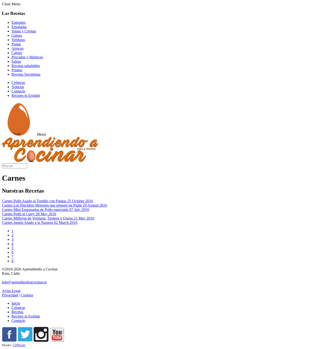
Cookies (27, 295)
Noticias (18, 87)
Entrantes (19, 22)
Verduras (18, 40)
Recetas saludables (26, 66)
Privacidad (10, 295)
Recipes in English (26, 95)
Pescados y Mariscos (27, 57)
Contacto (18, 91)
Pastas (16, 44)
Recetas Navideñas (26, 74)
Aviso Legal (11, 291)
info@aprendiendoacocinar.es (24, 282)
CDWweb (19, 345)
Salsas (16, 61)
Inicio (16, 303)
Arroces (18, 48)
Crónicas (18, 82)
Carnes (17, 53)
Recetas (17, 312)
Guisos (17, 35)
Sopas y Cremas (24, 31)
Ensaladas (19, 27)
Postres (17, 70)
